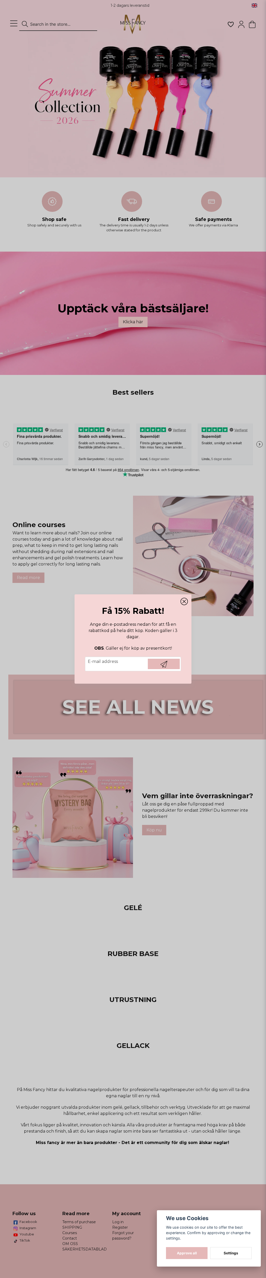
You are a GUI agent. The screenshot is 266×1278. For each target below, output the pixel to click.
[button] (184, 601)
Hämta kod (164, 664)
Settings (231, 1253)
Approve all (187, 1253)
